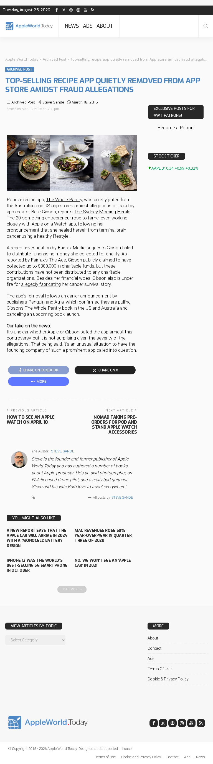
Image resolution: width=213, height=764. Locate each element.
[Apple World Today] (29, 26)
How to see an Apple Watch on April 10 (31, 419)
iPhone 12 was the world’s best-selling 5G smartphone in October (37, 565)
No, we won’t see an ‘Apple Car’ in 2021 (103, 563)
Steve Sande (53, 102)
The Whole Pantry (64, 199)
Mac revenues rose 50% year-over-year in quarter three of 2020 (103, 535)
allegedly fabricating (41, 284)
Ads (88, 26)
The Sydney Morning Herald (102, 211)
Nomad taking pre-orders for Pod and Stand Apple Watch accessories (114, 424)
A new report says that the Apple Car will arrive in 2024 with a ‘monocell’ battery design (37, 538)
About (105, 26)
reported (15, 260)
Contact (154, 648)
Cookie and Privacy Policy (141, 757)
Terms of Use (159, 669)
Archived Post (19, 69)
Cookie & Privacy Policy (168, 679)
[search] (206, 26)
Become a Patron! (176, 127)
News (72, 26)
